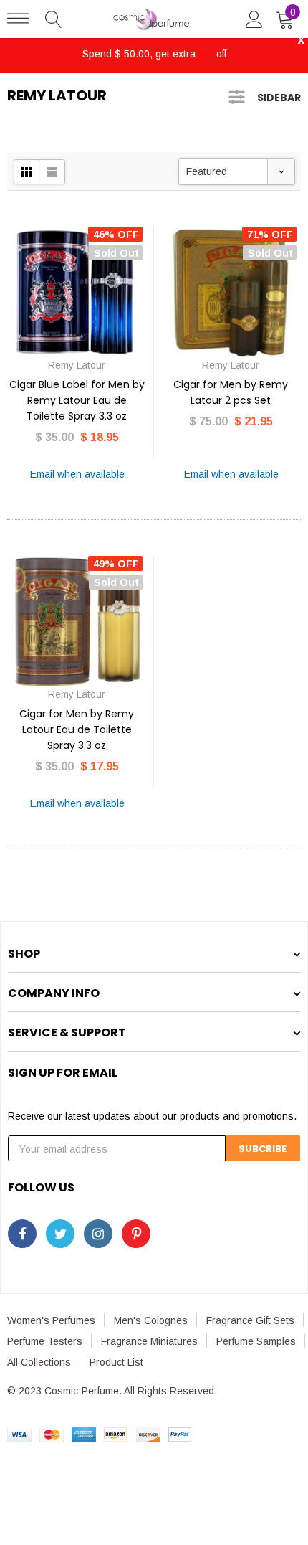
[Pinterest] (136, 1233)
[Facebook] (22, 1233)
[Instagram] (98, 1233)
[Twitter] (60, 1233)
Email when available (77, 474)
